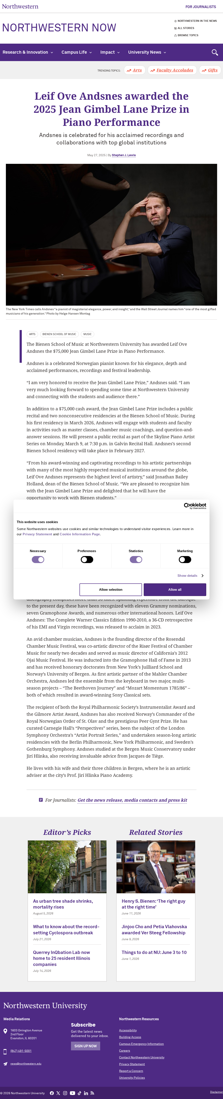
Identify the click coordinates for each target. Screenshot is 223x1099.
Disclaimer (216, 1092)
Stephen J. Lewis (124, 155)
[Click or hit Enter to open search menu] (214, 52)
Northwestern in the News (197, 21)
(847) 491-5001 (21, 1051)
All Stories (186, 28)
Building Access (130, 1037)
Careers (124, 1050)
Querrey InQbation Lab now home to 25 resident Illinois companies (61, 958)
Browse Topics (188, 35)
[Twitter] (58, 1093)
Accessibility (128, 1030)
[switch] (87, 559)
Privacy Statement (132, 1064)
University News (145, 52)
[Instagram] (65, 1093)
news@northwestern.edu (25, 1064)
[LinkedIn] (86, 1093)
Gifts (213, 70)
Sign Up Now (85, 1046)
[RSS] (93, 1093)
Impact (108, 52)
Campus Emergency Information (141, 1044)
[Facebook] (52, 1093)
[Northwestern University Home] (20, 6)
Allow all (174, 589)
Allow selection (110, 589)
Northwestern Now (59, 28)
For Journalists (201, 7)
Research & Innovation (26, 52)
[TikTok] (79, 1093)
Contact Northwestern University (141, 1057)
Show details (187, 575)
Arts (137, 70)
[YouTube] (72, 1093)
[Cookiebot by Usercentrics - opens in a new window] (187, 506)
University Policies (132, 1077)
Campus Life (75, 52)
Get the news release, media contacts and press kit (132, 800)
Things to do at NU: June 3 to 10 (154, 952)
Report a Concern (131, 1071)
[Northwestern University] (111, 1006)
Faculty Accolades (175, 70)
